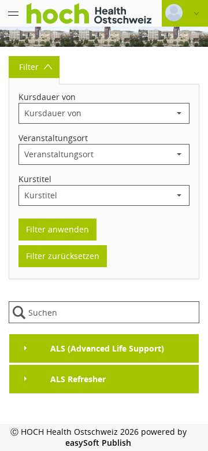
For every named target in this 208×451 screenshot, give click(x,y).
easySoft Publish (98, 442)
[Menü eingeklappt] (13, 13)
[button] (179, 113)
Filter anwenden (57, 229)
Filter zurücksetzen (62, 255)
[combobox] (94, 113)
